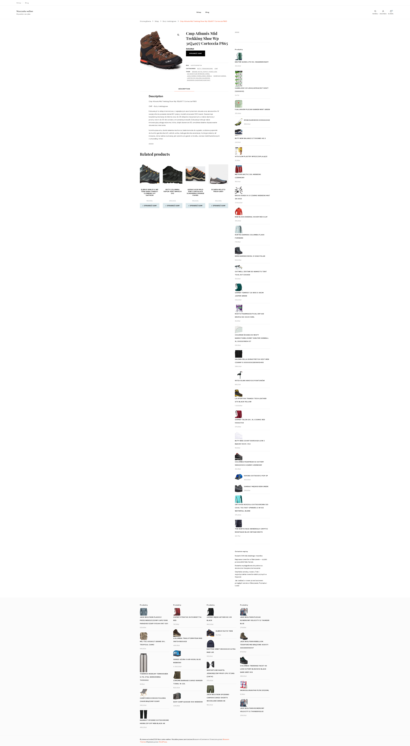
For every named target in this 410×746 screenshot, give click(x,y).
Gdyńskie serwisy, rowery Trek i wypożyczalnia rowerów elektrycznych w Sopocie (251, 574)
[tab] (184, 89)
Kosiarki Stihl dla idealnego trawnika (248, 556)
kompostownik (220, 76)
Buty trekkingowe (205, 68)
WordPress (163, 742)
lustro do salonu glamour (198, 78)
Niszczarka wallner (24, 11)
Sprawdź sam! (195, 53)
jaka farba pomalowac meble (199, 76)
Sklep (18, 3)
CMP (216, 68)
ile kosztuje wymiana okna (198, 74)
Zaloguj (383, 13)
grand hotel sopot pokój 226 (204, 72)
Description (184, 89)
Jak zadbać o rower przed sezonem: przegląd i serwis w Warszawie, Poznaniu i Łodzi (251, 583)
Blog (27, 3)
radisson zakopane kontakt (198, 80)
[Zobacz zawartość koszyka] (391, 11)
